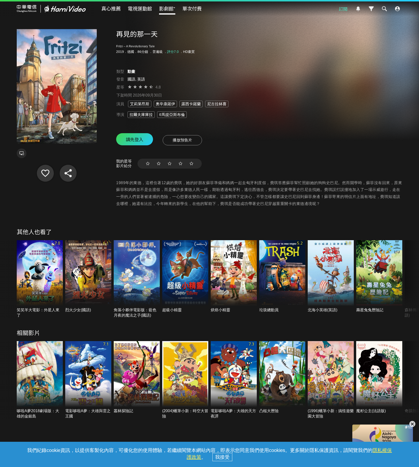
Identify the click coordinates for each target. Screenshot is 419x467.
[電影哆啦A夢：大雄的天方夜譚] (234, 380)
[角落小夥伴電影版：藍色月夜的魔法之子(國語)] (137, 279)
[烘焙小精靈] (234, 276)
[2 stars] (158, 164)
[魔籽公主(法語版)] (379, 377)
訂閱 (343, 9)
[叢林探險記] (137, 377)
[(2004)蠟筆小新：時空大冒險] (185, 380)
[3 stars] (169, 164)
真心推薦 (111, 8)
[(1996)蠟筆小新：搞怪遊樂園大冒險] (331, 380)
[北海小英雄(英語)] (331, 276)
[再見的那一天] (45, 173)
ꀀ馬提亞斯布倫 (172, 115)
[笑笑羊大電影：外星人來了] (40, 279)
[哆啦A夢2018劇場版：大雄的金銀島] (40, 380)
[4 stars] (180, 164)
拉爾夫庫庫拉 (141, 115)
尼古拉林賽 (216, 104)
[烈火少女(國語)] (88, 276)
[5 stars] (191, 164)
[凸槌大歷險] (282, 377)
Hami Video (51, 8)
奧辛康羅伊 (165, 104)
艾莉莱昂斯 (139, 104)
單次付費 (192, 8)
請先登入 (134, 139)
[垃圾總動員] (282, 276)
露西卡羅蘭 (191, 104)
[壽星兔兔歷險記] (379, 276)
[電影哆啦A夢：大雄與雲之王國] (88, 380)
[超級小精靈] (185, 276)
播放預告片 (182, 140)
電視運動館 (140, 8)
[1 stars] (147, 164)
